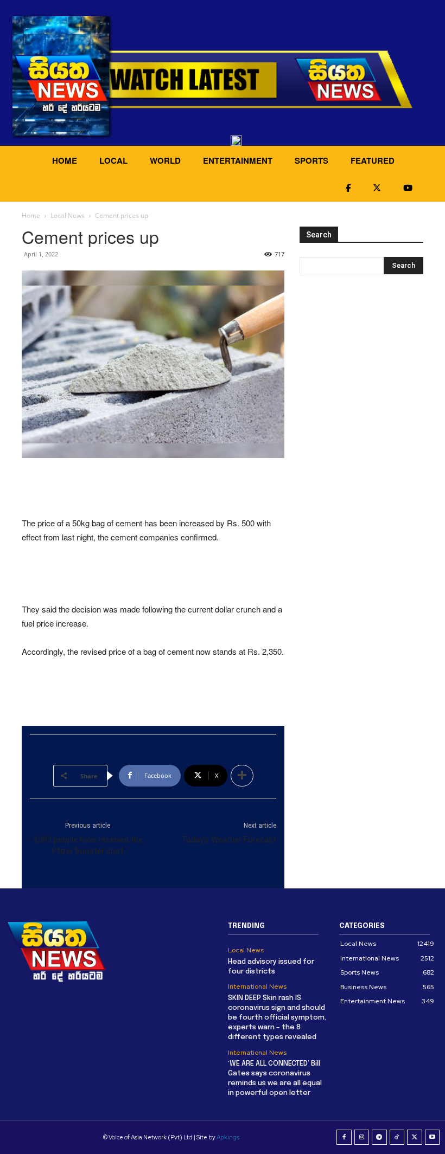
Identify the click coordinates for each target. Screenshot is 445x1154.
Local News (67, 215)
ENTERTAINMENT (237, 160)
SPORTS (311, 160)
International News (257, 986)
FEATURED (373, 160)
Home (31, 215)
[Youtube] (432, 1137)
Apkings (228, 1137)
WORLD (165, 160)
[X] (414, 1137)
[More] (242, 775)
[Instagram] (362, 1137)
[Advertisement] (153, 488)
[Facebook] (344, 1137)
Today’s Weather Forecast (228, 839)
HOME (64, 160)
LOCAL (113, 160)
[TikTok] (397, 1137)
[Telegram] (379, 1137)
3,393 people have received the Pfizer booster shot (88, 845)
